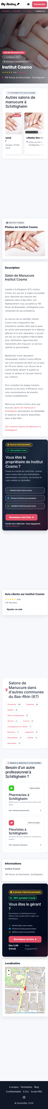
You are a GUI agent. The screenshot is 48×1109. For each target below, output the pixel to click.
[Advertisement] (24, 188)
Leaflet (18, 1012)
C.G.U (26, 1091)
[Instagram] (24, 1097)
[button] (25, 988)
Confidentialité (13, 1091)
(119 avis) (21, 72)
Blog (36, 1087)
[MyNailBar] (11, 4)
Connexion (39, 4)
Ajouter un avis (14, 609)
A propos (14, 1087)
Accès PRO (36, 1091)
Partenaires (26, 1087)
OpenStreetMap (29, 1012)
